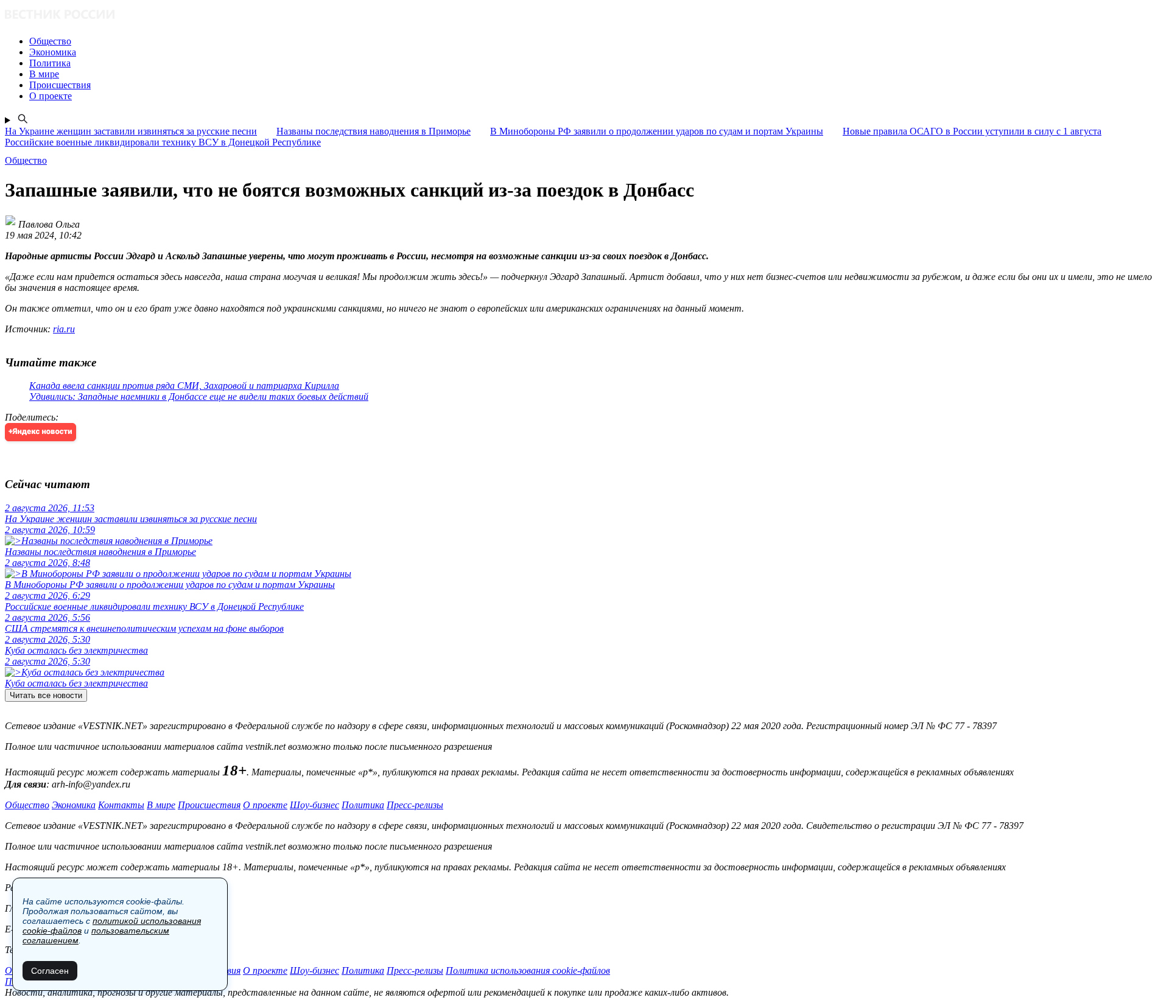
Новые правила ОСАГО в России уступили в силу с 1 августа (972, 131)
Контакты (121, 805)
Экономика (74, 805)
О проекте (265, 805)
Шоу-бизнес (314, 805)
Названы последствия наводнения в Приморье (373, 131)
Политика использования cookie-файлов (528, 970)
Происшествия (209, 805)
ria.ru (64, 329)
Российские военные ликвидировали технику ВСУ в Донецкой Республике (163, 142)
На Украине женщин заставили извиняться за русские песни (131, 131)
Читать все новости (46, 695)
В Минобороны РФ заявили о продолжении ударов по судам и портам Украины (656, 131)
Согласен (50, 971)
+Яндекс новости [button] (40, 431)
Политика (363, 805)
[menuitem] (596, 41)
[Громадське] (584, 15)
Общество (27, 805)
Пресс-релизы (415, 805)
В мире (161, 805)
